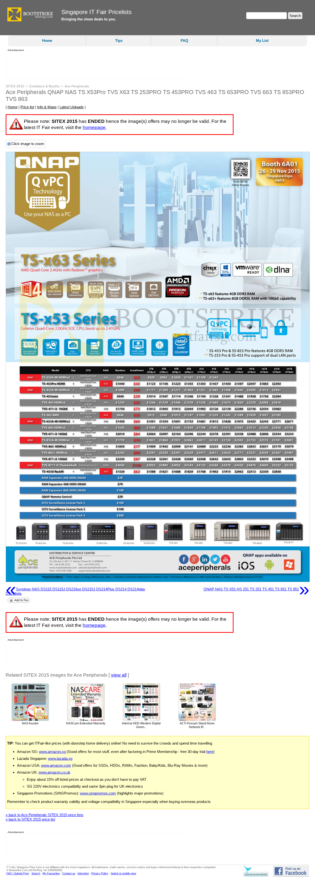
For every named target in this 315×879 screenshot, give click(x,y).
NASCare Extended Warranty (85, 723)
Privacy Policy (99, 873)
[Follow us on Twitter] (256, 875)
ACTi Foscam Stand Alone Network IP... (197, 725)
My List (262, 40)
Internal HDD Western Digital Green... (141, 725)
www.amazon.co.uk (54, 772)
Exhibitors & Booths (44, 86)
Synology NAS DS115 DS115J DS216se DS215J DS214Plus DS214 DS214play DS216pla (75, 591)
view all (118, 675)
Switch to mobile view (123, 873)
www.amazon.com (56, 765)
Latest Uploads (72, 107)
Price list (27, 107)
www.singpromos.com (98, 793)
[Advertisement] (96, 65)
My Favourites (51, 873)
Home (47, 40)
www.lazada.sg (60, 758)
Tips (119, 40)
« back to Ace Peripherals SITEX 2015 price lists (44, 815)
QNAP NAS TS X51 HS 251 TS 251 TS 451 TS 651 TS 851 (256, 589)
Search (36, 873)
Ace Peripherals (76, 86)
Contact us (68, 873)
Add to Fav (21, 600)
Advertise (83, 873)
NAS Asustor (30, 723)
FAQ (184, 40)
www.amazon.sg (52, 751)
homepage (94, 127)
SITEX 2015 (15, 86)
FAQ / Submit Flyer (17, 873)
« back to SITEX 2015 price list (30, 819)
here (209, 751)
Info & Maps (47, 107)
